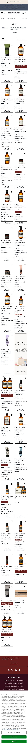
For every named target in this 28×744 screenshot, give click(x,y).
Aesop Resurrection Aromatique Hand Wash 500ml (20, 242)
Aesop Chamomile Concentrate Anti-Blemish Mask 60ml (6, 278)
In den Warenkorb (7, 81)
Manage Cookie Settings (14, 732)
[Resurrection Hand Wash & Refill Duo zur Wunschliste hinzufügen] (11, 378)
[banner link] (21, 354)
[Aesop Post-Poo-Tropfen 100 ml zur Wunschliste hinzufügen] (25, 115)
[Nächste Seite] (18, 651)
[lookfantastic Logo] (14, 12)
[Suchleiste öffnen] (4, 12)
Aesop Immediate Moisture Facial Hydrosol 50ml (6, 535)
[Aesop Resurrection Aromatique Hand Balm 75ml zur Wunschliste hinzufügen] (25, 264)
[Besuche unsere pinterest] (19, 670)
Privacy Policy (6, 729)
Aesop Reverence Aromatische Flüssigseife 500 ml (6, 205)
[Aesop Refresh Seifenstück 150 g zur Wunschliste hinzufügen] (25, 586)
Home (2, 18)
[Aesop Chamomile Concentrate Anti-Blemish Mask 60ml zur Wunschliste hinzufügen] (11, 264)
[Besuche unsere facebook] (8, 670)
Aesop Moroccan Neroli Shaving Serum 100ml (20, 535)
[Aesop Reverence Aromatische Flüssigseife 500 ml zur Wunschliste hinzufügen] (11, 192)
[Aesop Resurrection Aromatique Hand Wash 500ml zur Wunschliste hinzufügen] (25, 228)
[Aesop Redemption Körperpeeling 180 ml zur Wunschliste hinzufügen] (11, 586)
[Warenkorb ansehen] (25, 12)
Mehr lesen (14, 32)
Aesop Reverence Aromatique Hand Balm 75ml (20, 460)
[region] (14, 717)
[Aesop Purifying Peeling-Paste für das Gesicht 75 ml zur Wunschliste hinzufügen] (11, 446)
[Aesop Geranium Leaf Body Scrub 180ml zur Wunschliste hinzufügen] (11, 45)
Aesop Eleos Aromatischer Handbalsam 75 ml (6, 349)
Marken (7, 18)
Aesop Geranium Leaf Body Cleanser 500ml (6, 99)
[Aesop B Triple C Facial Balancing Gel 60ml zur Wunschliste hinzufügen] (25, 154)
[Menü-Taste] (1, 12)
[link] (23, 12)
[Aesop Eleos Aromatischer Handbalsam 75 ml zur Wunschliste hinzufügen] (11, 335)
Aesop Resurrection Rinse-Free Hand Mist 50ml (7, 497)
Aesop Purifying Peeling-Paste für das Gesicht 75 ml (6, 460)
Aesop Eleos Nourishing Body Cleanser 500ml (19, 99)
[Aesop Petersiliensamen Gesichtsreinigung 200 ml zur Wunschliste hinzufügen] (25, 192)
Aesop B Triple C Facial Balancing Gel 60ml (20, 167)
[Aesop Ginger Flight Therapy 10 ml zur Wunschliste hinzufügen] (11, 554)
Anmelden (14, 663)
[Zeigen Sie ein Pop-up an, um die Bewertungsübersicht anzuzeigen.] (25, 131)
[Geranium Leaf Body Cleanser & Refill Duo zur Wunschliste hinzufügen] (11, 617)
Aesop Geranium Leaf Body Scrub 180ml (6, 59)
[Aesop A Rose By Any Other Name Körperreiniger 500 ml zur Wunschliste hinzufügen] (25, 415)
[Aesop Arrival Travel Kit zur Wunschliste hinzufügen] (25, 484)
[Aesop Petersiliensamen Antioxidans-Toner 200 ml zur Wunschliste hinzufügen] (11, 154)
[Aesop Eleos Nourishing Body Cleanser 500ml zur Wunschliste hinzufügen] (25, 86)
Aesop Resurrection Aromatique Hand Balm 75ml (20, 278)
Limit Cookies (14, 737)
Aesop (14, 24)
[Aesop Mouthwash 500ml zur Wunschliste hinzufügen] (11, 415)
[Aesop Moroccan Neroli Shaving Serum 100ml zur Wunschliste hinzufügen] (25, 521)
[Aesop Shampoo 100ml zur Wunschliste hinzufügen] (25, 554)
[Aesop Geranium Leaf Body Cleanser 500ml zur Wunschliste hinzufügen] (11, 86)
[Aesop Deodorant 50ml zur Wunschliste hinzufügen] (25, 378)
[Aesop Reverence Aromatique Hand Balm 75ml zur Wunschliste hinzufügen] (25, 446)
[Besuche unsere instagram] (16, 670)
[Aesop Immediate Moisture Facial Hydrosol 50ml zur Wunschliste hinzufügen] (11, 521)
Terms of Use (15, 729)
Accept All (14, 741)
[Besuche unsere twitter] (12, 670)
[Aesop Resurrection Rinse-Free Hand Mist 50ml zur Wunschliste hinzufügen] (11, 484)
